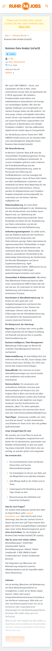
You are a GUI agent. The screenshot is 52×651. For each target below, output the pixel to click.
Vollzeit (8, 72)
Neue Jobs (24, 26)
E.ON (11, 58)
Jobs (7, 35)
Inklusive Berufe (19, 35)
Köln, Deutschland (17, 62)
